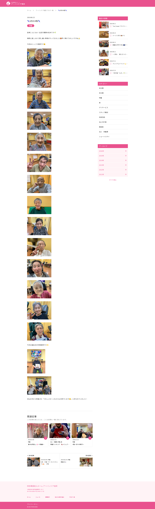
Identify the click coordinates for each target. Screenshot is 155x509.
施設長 (101, 127)
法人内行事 (103, 122)
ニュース (38, 497)
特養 (100, 98)
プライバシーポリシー (32, 504)
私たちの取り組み (59, 497)
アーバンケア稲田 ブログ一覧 (44, 10)
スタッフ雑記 (103, 112)
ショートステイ (104, 136)
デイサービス (103, 107)
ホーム (29, 10)
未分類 (101, 88)
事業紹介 (47, 497)
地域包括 (102, 117)
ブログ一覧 (72, 497)
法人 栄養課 (103, 132)
